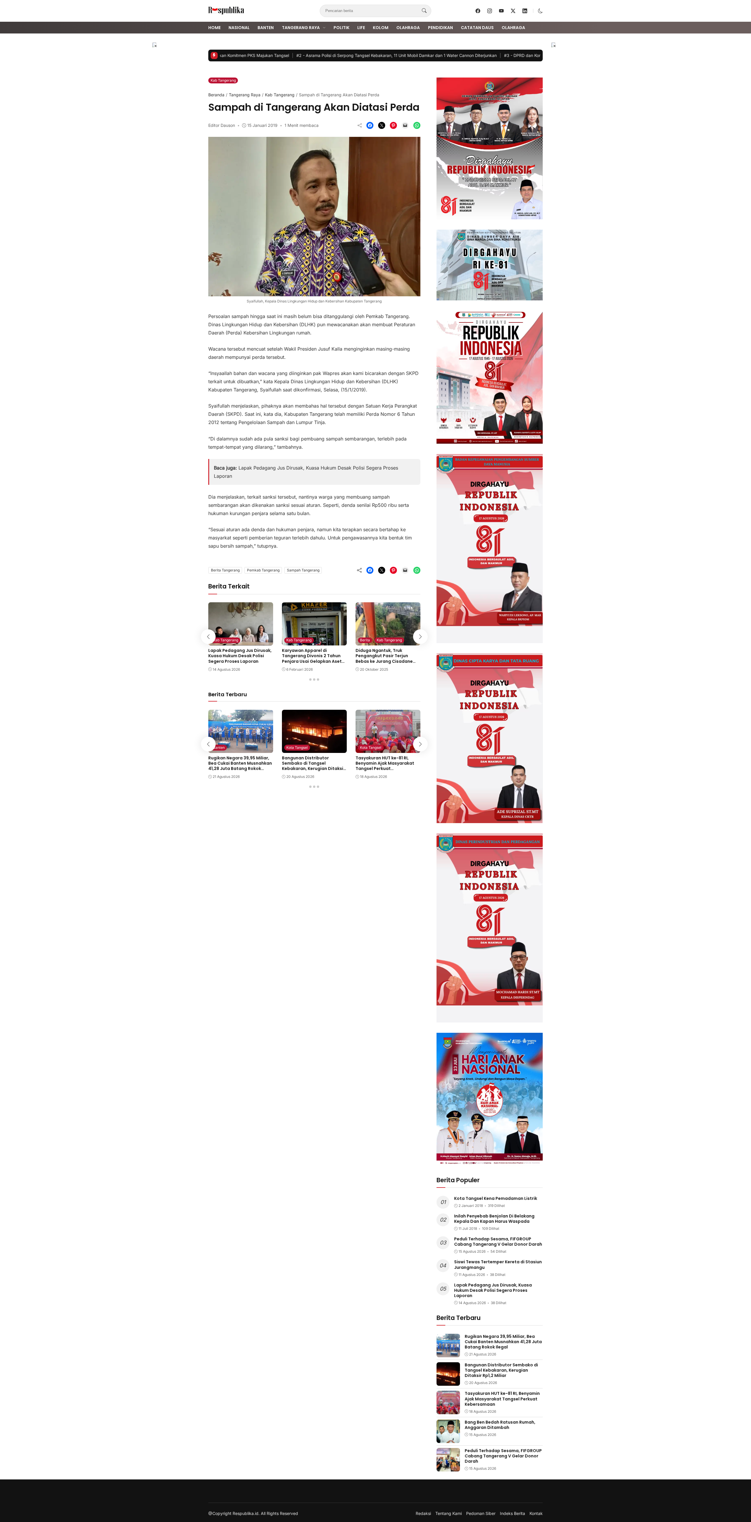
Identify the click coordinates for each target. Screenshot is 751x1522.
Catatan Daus (477, 28)
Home (214, 28)
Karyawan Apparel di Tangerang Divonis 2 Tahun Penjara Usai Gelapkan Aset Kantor (312, 659)
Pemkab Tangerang (263, 570)
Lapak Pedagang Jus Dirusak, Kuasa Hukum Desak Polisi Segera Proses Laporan (240, 656)
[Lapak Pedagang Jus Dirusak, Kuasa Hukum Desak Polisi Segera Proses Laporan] (240, 641)
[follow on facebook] (477, 10)
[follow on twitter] (513, 10)
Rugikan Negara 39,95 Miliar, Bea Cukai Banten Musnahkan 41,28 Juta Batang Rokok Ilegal (240, 766)
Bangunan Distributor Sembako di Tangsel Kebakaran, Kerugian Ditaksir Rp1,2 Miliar (313, 766)
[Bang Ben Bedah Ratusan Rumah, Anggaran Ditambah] (448, 1439)
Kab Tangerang (223, 80)
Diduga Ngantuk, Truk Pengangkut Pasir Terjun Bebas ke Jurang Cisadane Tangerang (384, 659)
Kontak (536, 1513)
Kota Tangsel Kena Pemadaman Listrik (495, 1198)
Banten (266, 28)
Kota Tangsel (297, 747)
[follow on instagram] (489, 10)
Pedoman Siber (480, 1513)
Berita (365, 640)
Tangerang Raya (301, 28)
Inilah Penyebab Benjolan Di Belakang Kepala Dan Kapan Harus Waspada (494, 1218)
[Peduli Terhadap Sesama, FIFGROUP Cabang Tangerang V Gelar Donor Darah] (448, 1467)
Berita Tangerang (225, 570)
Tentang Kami (448, 1513)
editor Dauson (221, 125)
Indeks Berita (512, 1513)
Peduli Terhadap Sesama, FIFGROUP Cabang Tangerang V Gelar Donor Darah (498, 1241)
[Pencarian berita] (424, 11)
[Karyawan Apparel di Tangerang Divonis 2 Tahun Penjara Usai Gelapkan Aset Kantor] (314, 641)
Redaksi (423, 1513)
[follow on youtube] (501, 10)
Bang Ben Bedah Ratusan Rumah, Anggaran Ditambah (500, 1424)
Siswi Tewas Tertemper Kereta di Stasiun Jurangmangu (498, 1264)
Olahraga (408, 28)
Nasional (239, 28)
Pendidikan (440, 28)
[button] (540, 11)
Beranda (216, 94)
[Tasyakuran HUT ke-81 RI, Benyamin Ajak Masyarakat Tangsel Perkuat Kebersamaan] (388, 749)
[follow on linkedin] (524, 10)
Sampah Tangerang (303, 570)
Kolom (380, 28)
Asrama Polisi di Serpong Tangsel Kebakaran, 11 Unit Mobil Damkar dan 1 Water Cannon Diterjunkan (371, 55)
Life (361, 28)
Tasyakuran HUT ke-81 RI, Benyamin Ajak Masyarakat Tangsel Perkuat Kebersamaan (385, 766)
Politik (341, 28)
